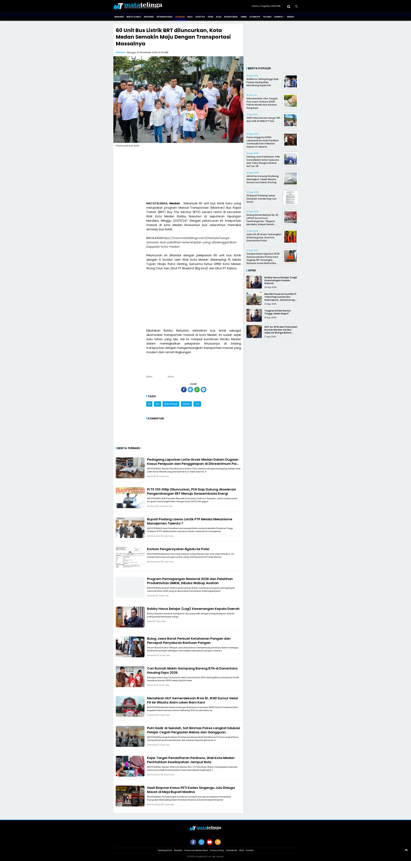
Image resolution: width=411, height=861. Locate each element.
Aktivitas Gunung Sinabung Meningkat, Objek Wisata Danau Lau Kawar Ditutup (262, 179)
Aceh (218, 16)
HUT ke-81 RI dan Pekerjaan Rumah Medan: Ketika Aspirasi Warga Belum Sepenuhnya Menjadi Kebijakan (280, 332)
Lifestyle (200, 16)
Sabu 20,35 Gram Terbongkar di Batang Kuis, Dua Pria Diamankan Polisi (263, 237)
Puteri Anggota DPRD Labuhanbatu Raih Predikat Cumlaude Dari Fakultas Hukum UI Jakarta (262, 142)
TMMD (243, 16)
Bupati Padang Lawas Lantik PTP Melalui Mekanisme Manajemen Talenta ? (189, 521)
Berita (150, 476)
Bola (190, 16)
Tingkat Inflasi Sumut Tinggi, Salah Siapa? (277, 312)
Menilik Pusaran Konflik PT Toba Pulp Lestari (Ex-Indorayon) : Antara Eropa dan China (280, 298)
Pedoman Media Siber (196, 850)
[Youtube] (210, 842)
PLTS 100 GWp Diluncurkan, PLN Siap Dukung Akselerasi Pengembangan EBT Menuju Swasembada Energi (191, 491)
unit (197, 403)
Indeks (290, 16)
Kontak (250, 850)
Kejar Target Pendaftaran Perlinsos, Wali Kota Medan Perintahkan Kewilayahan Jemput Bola (191, 760)
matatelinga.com (203, 856)
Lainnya (278, 16)
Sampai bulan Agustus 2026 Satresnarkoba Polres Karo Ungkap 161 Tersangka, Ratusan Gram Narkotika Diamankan (263, 260)
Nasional (149, 16)
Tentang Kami (164, 850)
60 (149, 403)
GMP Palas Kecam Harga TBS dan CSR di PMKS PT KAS (263, 119)
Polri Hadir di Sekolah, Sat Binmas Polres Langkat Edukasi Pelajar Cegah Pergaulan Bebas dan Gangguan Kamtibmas (193, 732)
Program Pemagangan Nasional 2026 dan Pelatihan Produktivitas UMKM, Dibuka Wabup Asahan (190, 581)
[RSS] (218, 842)
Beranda (119, 16)
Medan (186, 403)
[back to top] (406, 850)
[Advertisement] (178, 176)
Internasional (165, 16)
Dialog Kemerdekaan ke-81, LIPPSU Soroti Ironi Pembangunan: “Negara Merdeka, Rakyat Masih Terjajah (262, 221)
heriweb (219, 856)
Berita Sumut (134, 16)
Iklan (241, 850)
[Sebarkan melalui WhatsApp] (197, 389)
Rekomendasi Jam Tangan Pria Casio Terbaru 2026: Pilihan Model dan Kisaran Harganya (262, 103)
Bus (157, 403)
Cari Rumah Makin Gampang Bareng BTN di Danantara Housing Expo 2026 (192, 670)
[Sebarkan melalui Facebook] (184, 389)
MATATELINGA (156, 203)
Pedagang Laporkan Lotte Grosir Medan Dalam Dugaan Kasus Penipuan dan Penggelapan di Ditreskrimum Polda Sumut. (194, 463)
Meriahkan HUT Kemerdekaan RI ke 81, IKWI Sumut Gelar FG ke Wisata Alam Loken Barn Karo (192, 700)
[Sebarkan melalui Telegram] (203, 389)
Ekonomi (180, 16)
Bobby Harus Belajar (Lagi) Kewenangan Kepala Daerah (193, 608)
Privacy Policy (217, 850)
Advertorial (231, 16)
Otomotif (254, 16)
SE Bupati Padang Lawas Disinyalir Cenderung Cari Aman (261, 198)
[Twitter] (201, 842)
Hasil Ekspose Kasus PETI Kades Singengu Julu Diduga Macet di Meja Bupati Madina (191, 789)
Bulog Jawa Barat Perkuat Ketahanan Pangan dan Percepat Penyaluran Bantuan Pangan (189, 640)
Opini (210, 16)
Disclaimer (231, 850)
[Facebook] (193, 842)
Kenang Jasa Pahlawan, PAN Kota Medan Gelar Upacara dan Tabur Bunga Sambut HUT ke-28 (263, 161)
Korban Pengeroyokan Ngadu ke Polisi (178, 549)
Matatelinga (171, 403)
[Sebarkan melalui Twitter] (190, 389)
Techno (267, 16)
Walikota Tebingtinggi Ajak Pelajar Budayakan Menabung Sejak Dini (262, 82)
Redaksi (120, 52)
